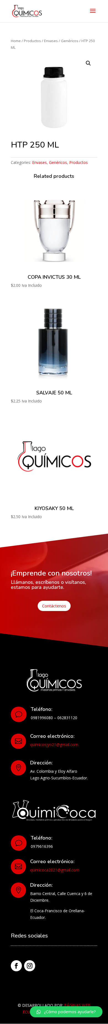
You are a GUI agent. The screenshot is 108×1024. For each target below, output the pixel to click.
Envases (51, 40)
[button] (66, 1011)
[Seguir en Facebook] (16, 965)
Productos (32, 40)
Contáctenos (54, 606)
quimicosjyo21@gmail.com (54, 744)
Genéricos (69, 40)
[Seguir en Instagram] (29, 965)
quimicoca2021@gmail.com (54, 870)
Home (16, 40)
